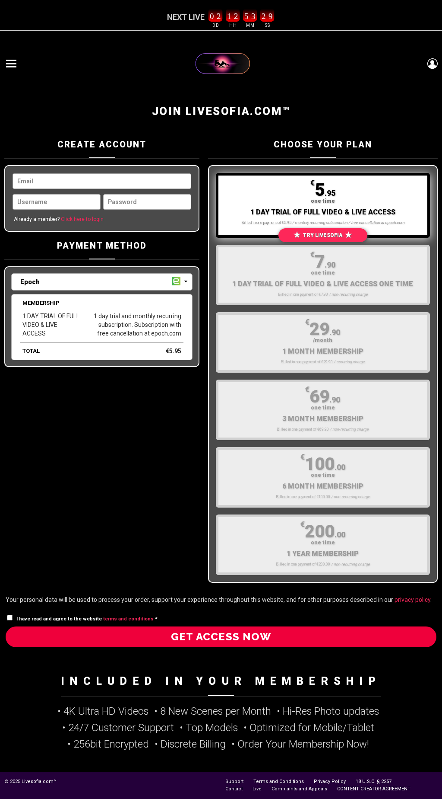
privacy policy (412, 599)
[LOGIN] (432, 63)
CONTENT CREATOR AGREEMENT (373, 789)
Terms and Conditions (278, 781)
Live (257, 789)
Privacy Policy (330, 781)
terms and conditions (128, 619)
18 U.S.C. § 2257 (373, 781)
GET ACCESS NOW (221, 636)
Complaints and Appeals (299, 789)
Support (234, 781)
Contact (234, 789)
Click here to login (82, 219)
